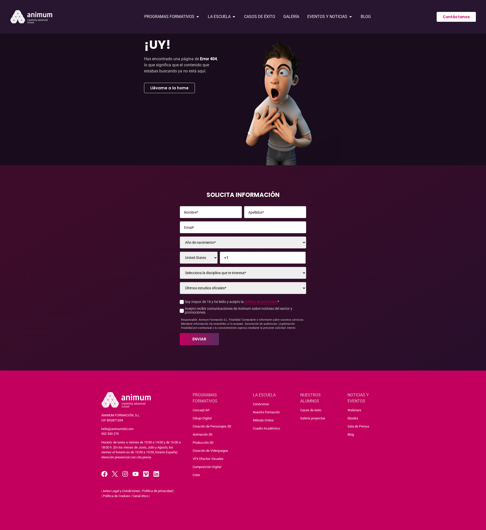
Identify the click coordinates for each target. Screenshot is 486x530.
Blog (351, 434)
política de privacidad (261, 302)
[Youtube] (135, 474)
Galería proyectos (312, 418)
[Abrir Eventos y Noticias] (351, 17)
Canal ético (140, 496)
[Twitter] (115, 474)
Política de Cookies (116, 496)
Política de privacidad (157, 491)
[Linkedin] (156, 474)
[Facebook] (104, 474)
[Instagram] (125, 474)
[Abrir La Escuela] (234, 17)
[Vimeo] (146, 474)
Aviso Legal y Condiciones (121, 491)
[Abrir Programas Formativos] (198, 17)
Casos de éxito (310, 410)
